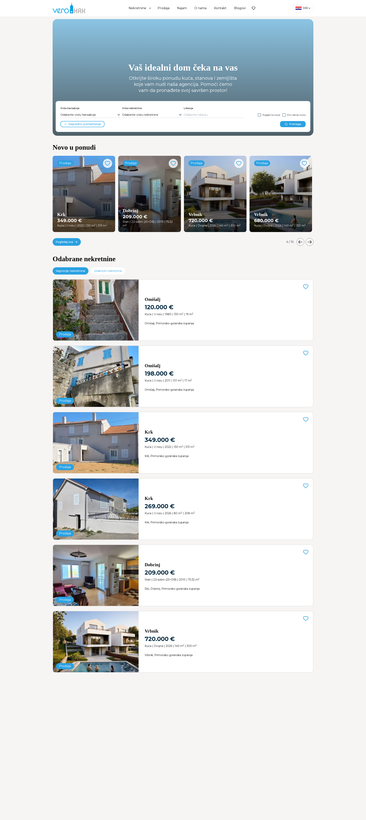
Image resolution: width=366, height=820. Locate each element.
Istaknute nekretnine (108, 271)
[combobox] (90, 115)
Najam (182, 8)
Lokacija (188, 108)
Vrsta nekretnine (132, 108)
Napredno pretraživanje (84, 124)
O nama (200, 8)
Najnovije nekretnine (70, 271)
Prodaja (163, 8)
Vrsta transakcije (69, 108)
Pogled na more (271, 114)
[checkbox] (259, 114)
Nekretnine (137, 8)
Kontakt (220, 8)
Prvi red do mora (296, 114)
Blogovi (240, 8)
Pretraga (295, 124)
